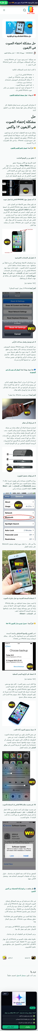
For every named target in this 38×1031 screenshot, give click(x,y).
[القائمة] (4, 10)
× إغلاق (5, 993)
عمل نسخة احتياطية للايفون (18, 95)
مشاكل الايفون (7, 53)
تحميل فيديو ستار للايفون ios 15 (16, 623)
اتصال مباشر (10, 1027)
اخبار (13, 53)
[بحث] (24, 10)
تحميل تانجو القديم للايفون (19, 148)
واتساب (27, 1027)
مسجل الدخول (21, 975)
